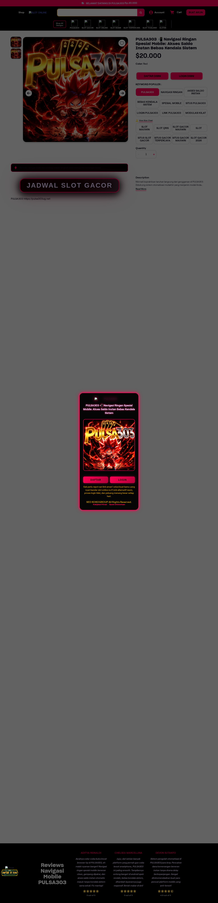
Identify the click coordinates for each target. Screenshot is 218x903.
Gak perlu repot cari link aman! (98, 487)
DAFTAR (95, 479)
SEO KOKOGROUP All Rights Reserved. (109, 502)
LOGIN (122, 479)
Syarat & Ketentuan (117, 504)
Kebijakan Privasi (100, 504)
